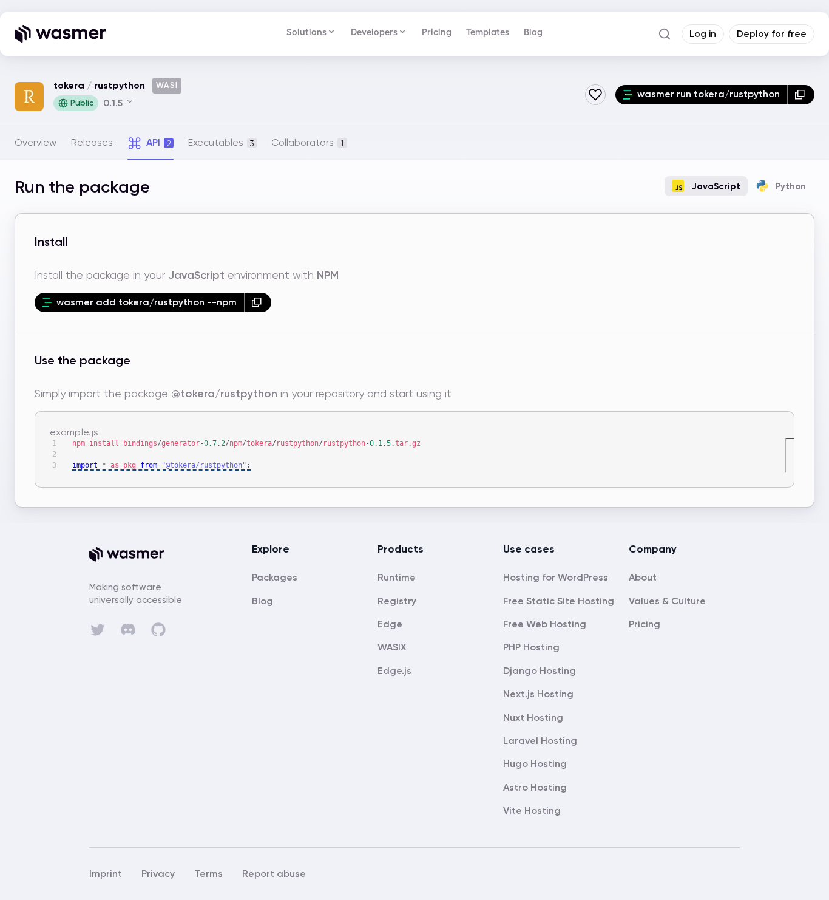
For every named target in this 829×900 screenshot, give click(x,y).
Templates (487, 32)
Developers (374, 32)
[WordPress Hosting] (555, 577)
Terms (208, 873)
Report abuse (274, 873)
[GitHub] (158, 629)
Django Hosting (539, 671)
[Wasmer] (137, 554)
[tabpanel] (414, 341)
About (643, 577)
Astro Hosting (535, 787)
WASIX (392, 647)
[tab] (35, 142)
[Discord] (128, 629)
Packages (274, 577)
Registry (396, 601)
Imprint (105, 873)
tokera (68, 85)
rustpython (119, 85)
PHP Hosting (531, 647)
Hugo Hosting (535, 763)
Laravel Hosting (540, 740)
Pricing (437, 32)
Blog (533, 32)
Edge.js (394, 671)
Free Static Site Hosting (558, 601)
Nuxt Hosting (533, 717)
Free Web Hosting (544, 624)
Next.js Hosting (538, 694)
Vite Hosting (532, 810)
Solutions (306, 32)
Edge (389, 624)
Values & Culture (667, 601)
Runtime (396, 577)
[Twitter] (97, 629)
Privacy (158, 873)
